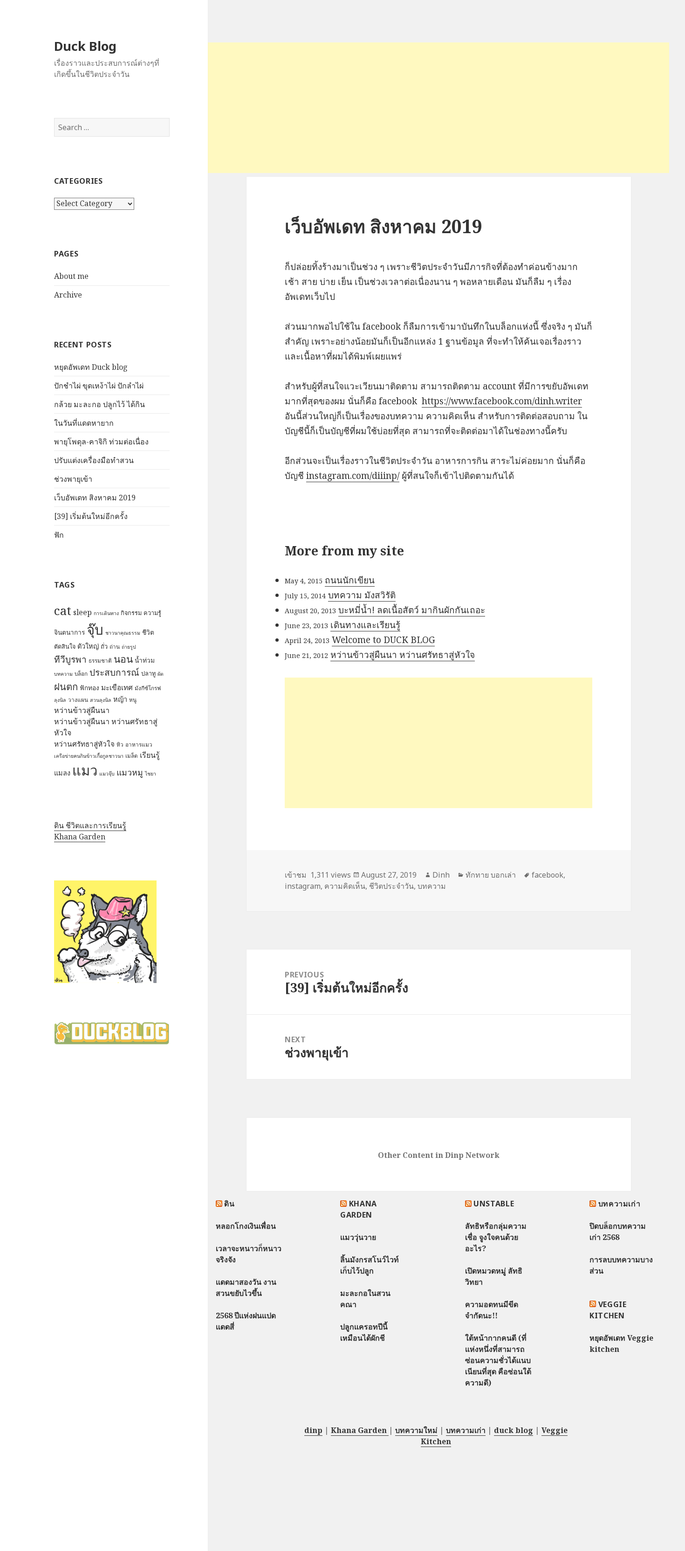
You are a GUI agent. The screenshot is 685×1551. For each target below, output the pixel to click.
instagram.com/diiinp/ (352, 476)
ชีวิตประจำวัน (391, 886)
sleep (82, 612)
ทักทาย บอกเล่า (491, 875)
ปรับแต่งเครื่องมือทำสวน (94, 460)
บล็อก (81, 673)
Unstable (493, 1203)
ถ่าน (115, 646)
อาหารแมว (138, 744)
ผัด (161, 674)
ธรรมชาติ (100, 660)
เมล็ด (131, 755)
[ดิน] (105, 931)
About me (71, 276)
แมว (84, 770)
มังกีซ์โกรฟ (148, 688)
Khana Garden (79, 836)
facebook (547, 875)
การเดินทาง (106, 613)
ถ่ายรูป (129, 647)
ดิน (229, 1203)
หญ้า (120, 699)
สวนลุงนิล (100, 700)
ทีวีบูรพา (70, 659)
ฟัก (59, 535)
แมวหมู (129, 772)
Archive (68, 295)
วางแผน (78, 699)
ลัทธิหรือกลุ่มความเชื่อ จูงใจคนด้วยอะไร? (496, 1237)
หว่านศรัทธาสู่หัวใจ (84, 744)
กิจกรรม (131, 613)
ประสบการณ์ (114, 672)
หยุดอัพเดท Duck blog (91, 367)
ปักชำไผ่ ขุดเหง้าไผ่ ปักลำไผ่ (99, 386)
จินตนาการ (69, 632)
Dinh (441, 875)
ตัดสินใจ (64, 646)
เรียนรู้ (150, 755)
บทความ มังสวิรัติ (362, 595)
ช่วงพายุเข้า (73, 479)
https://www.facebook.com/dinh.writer (502, 401)
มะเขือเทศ (117, 687)
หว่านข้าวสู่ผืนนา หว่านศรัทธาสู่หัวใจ (402, 655)
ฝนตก (66, 686)
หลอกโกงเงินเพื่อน (246, 1226)
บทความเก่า (619, 1203)
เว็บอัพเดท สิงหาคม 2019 (95, 497)
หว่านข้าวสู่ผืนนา (82, 710)
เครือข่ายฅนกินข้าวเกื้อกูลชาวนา (88, 756)
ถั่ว (104, 646)
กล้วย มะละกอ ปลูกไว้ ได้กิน (99, 404)
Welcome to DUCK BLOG (383, 640)
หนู (133, 699)
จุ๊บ (95, 629)
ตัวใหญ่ (88, 646)
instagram (303, 886)
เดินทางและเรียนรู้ (365, 625)
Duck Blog (85, 46)
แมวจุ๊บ (107, 773)
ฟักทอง (89, 687)
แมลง (62, 772)
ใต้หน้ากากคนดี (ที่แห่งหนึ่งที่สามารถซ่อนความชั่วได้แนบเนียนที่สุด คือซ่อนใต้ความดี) (498, 1360)
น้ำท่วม (145, 660)
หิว (119, 744)
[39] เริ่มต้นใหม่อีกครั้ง (91, 516)
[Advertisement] (438, 107)
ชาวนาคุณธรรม (122, 633)
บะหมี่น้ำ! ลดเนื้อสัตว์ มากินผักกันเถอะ (411, 610)
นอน (123, 658)
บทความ (63, 674)
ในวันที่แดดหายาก (84, 423)
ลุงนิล (60, 700)
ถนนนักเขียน (350, 580)
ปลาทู (148, 673)
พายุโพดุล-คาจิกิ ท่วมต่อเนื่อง (101, 441)
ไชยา (150, 773)
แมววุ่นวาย (358, 1237)
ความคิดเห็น (344, 886)
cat (62, 610)
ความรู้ (152, 613)
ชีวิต (148, 632)
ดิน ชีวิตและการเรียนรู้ (90, 825)
